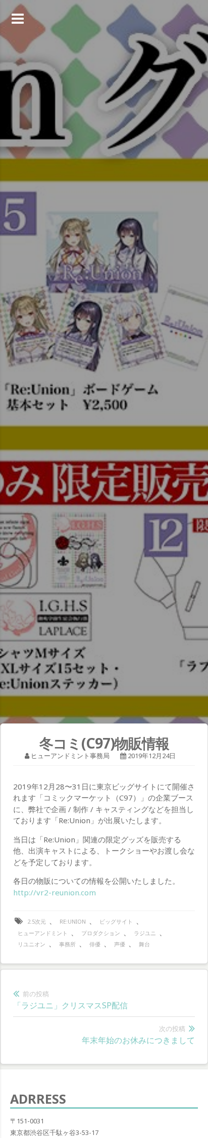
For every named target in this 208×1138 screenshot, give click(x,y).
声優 (119, 944)
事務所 (67, 944)
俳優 (94, 944)
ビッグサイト (116, 921)
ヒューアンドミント (43, 933)
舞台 (144, 944)
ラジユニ (145, 933)
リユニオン (31, 944)
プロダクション (100, 933)
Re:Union (73, 921)
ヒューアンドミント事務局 (70, 755)
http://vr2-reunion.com (54, 892)
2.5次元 (36, 921)
